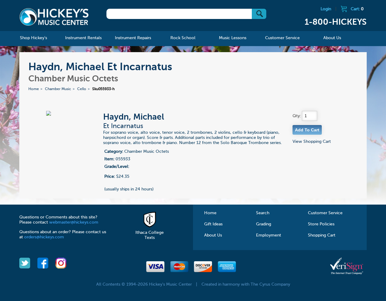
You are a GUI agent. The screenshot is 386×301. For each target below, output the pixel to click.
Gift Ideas (213, 224)
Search (262, 213)
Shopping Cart (321, 235)
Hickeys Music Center (54, 16)
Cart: (357, 9)
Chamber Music (58, 89)
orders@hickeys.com (44, 237)
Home (33, 89)
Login (326, 9)
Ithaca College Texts (149, 235)
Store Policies (321, 224)
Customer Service (325, 213)
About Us (213, 235)
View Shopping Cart (312, 142)
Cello (81, 89)
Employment (268, 235)
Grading (263, 224)
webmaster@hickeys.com (73, 222)
